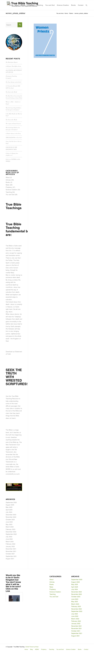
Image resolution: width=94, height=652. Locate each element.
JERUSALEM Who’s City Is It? (14, 137)
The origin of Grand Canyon (13, 123)
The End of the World (11, 92)
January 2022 (10, 546)
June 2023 (9, 522)
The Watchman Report (11, 62)
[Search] (86, 5)
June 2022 (9, 539)
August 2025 (10, 505)
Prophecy (9, 187)
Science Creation (11, 189)
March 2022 (10, 541)
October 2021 (10, 554)
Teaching (9, 192)
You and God (10, 194)
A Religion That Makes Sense (13, 66)
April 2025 (9, 510)
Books (8, 182)
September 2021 (11, 556)
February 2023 (10, 529)
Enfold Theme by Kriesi (32, 647)
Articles (8, 180)
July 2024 (9, 512)
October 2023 (10, 519)
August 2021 (10, 558)
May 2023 (9, 524)
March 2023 (10, 527)
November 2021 (11, 551)
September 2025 (11, 502)
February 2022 (10, 544)
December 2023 (11, 514)
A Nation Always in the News (13, 133)
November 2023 (11, 517)
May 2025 (9, 507)
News (7, 185)
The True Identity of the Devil (13, 82)
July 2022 (9, 536)
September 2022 (11, 534)
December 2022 (11, 532)
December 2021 (11, 549)
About (8, 177)
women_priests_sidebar (15, 13)
